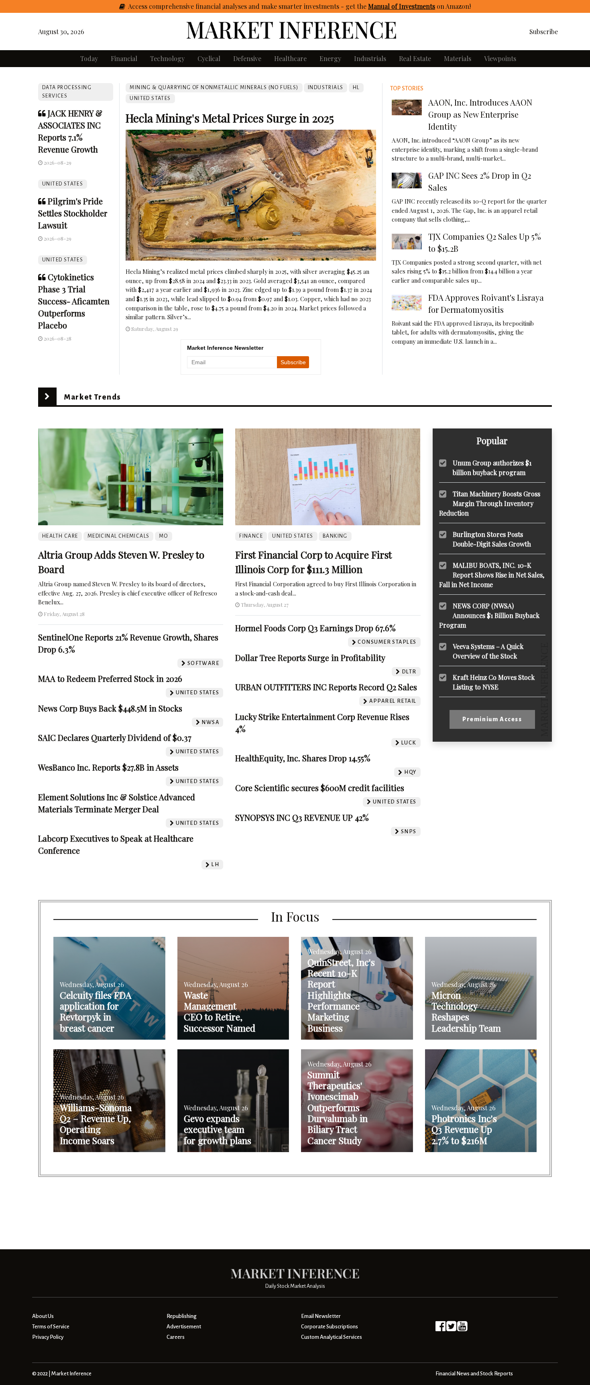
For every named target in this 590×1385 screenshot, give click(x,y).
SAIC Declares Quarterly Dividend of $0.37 (114, 737)
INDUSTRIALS (325, 87)
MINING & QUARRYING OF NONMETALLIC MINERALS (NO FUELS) (214, 87)
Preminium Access (492, 719)
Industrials (370, 58)
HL (356, 87)
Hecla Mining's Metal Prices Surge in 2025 (230, 117)
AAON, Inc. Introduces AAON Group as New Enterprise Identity (480, 114)
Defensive (247, 58)
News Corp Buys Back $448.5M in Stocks (110, 708)
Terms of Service (50, 1327)
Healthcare (290, 58)
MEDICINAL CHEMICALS (118, 536)
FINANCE (251, 536)
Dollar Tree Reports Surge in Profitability (310, 657)
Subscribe (543, 31)
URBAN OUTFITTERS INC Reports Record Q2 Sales (326, 686)
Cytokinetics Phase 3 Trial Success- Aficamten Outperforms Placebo (74, 300)
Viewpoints (500, 58)
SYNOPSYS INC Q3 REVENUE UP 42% (302, 817)
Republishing (181, 1316)
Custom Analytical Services (331, 1337)
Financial (124, 58)
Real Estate (415, 58)
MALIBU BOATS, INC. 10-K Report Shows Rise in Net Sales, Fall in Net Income (491, 574)
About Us (43, 1316)
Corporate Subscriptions (329, 1327)
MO (163, 536)
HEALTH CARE (60, 536)
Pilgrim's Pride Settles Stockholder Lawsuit (72, 213)
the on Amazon (413, 6)
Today (89, 58)
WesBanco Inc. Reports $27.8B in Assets (108, 767)
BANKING (335, 536)
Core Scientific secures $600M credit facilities (319, 787)
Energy (330, 58)
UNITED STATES (62, 184)
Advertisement (184, 1327)
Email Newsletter (321, 1316)
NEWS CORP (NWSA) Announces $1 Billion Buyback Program (489, 615)
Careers (176, 1337)
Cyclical (208, 58)
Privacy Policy (47, 1337)
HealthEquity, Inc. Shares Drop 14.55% (302, 758)
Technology (167, 58)
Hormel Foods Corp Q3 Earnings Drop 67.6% (315, 627)
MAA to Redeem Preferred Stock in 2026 (110, 678)
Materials (457, 58)
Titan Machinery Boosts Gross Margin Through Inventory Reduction (489, 503)
